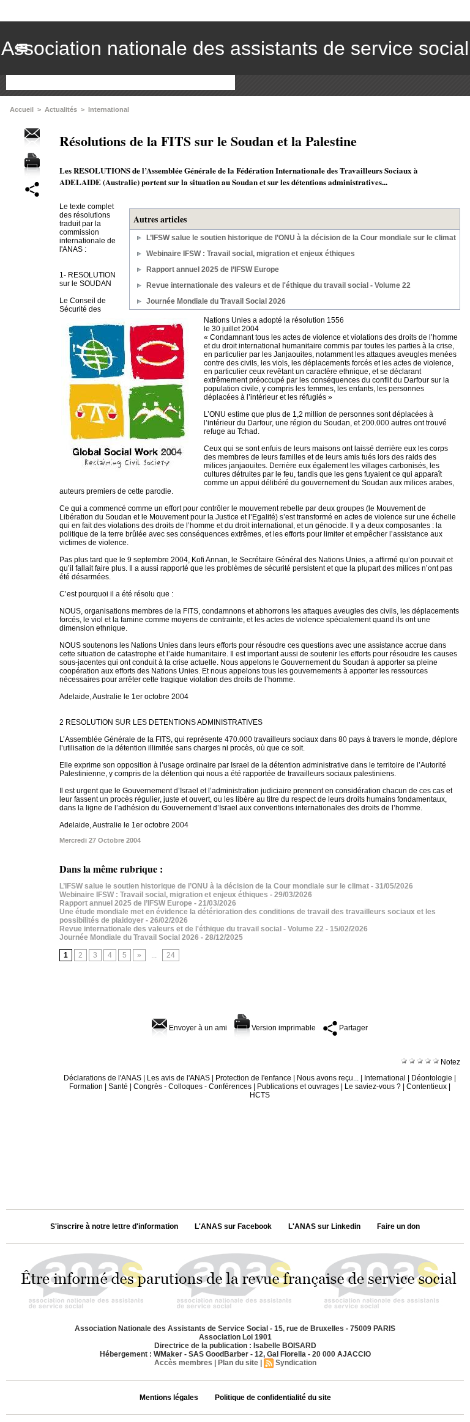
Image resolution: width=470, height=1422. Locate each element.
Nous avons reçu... (328, 1078)
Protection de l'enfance (253, 1078)
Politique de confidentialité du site (273, 1397)
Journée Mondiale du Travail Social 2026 (216, 301)
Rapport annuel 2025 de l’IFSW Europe (212, 269)
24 (170, 955)
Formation (86, 1086)
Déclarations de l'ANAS (102, 1078)
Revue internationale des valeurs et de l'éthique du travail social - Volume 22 (278, 285)
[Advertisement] (235, 1150)
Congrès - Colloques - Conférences (192, 1086)
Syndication (295, 1362)
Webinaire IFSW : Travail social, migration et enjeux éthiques (250, 253)
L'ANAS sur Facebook (233, 1226)
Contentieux (426, 1086)
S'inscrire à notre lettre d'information (114, 1226)
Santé (118, 1086)
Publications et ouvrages (298, 1086)
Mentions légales (169, 1397)
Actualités (61, 109)
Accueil (22, 109)
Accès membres (183, 1362)
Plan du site (238, 1362)
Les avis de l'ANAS (178, 1078)
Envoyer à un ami (197, 1028)
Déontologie (431, 1078)
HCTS (260, 1095)
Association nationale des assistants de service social (235, 48)
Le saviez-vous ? (373, 1086)
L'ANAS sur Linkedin (324, 1226)
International (108, 109)
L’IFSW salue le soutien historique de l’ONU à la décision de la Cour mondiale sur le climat (301, 237)
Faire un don (398, 1226)
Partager (352, 1028)
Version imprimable (283, 1028)
